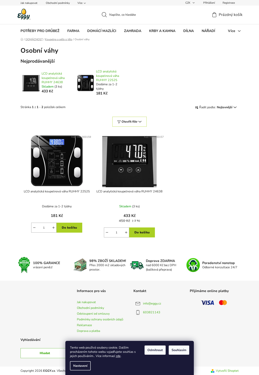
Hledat (45, 353)
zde (118, 356)
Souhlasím (179, 350)
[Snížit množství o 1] (34, 227)
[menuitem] (40, 30)
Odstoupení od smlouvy (93, 314)
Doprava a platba (88, 331)
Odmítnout (155, 350)
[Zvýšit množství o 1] (53, 227)
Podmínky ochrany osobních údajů (100, 319)
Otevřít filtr (129, 122)
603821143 (151, 312)
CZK (188, 3)
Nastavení (80, 366)
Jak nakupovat (29, 3)
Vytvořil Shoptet (227, 371)
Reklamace (84, 325)
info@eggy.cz (152, 303)
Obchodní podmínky (58, 3)
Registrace (229, 3)
